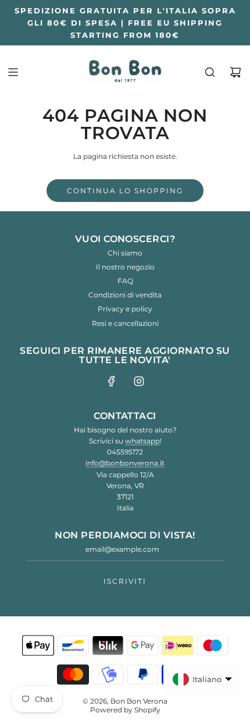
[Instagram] (139, 381)
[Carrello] (235, 72)
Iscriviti (125, 581)
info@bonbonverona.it (125, 463)
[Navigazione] (13, 72)
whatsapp (142, 440)
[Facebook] (111, 381)
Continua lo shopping (125, 190)
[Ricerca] (210, 72)
